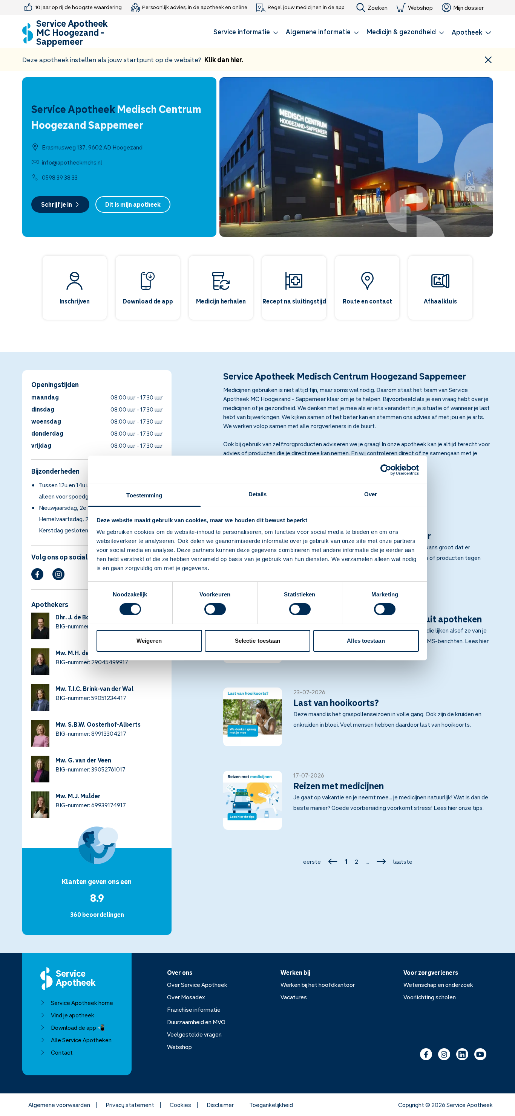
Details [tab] (257, 494)
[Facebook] (37, 574)
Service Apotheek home (82, 1003)
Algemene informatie (318, 31)
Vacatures (293, 997)
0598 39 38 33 (60, 177)
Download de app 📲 (78, 1027)
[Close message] (488, 59)
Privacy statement (130, 1105)
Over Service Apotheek (197, 984)
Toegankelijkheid (271, 1105)
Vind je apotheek (72, 1015)
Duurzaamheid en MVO (196, 1022)
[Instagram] (58, 574)
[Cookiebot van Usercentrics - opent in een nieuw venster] (386, 469)
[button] (246, 33)
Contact (62, 1052)
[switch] (215, 609)
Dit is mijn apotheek (133, 204)
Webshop (420, 7)
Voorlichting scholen (429, 997)
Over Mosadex (186, 997)
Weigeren (149, 640)
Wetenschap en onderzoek (438, 984)
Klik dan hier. (223, 59)
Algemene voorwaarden (59, 1105)
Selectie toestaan (257, 640)
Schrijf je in (56, 204)
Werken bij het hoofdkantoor (317, 984)
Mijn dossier (468, 7)
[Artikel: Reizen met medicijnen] (358, 805)
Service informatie (241, 31)
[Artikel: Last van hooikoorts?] (358, 721)
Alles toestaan (366, 640)
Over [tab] (370, 494)
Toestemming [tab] (144, 495)
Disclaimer (220, 1105)
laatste (402, 861)
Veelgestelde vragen (194, 1034)
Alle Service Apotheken (81, 1040)
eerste (312, 861)
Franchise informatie (194, 1009)
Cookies (180, 1105)
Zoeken (378, 7)
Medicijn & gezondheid (401, 31)
